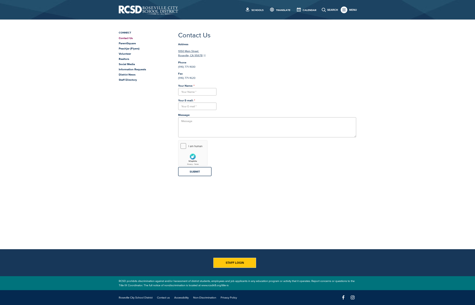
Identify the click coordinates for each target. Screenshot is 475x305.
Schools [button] (257, 10)
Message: (184, 114)
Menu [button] (353, 9)
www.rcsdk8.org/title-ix (215, 285)
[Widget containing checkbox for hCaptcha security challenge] (192, 153)
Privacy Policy (229, 297)
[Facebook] (343, 297)
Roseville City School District (136, 297)
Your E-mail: (186, 100)
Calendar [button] (309, 10)
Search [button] (332, 9)
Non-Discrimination (204, 297)
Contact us (163, 297)
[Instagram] (352, 297)
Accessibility (181, 297)
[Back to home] (148, 10)
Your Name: (186, 85)
